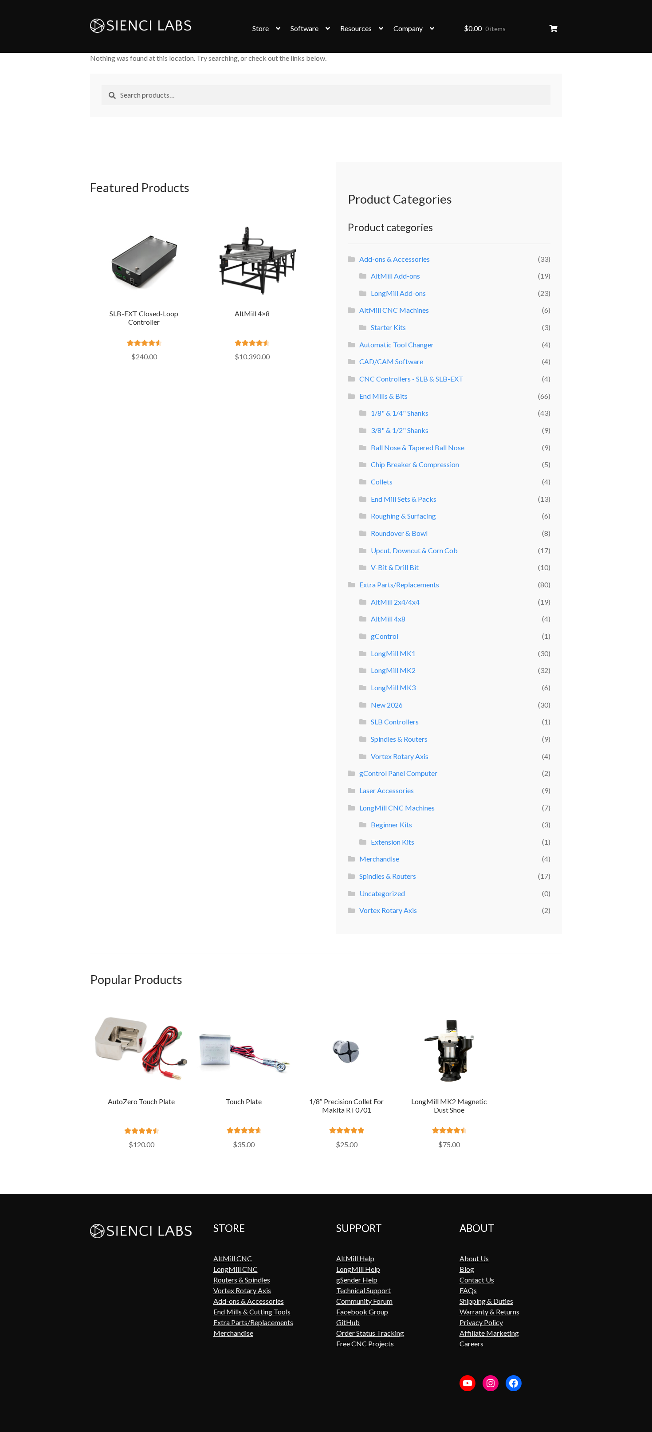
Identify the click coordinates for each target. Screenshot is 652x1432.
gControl (384, 636)
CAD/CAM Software (391, 361)
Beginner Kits (391, 824)
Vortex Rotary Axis (399, 756)
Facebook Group (362, 1311)
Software (304, 28)
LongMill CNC (235, 1269)
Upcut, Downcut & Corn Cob (414, 550)
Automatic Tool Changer (396, 344)
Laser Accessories (386, 790)
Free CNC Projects (365, 1343)
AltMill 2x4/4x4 (395, 602)
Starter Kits (388, 327)
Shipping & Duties (486, 1301)
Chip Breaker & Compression (415, 464)
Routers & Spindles (241, 1279)
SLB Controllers (395, 721)
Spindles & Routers (399, 739)
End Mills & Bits (383, 396)
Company (408, 28)
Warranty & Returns (489, 1311)
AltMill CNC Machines (394, 310)
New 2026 (387, 704)
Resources (356, 28)
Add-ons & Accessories (394, 259)
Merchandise (379, 858)
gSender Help (356, 1279)
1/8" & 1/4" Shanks (399, 413)
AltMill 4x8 (388, 618)
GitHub (348, 1322)
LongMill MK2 (393, 670)
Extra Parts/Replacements (399, 584)
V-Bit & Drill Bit (395, 567)
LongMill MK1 (393, 653)
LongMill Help (358, 1269)
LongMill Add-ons (398, 293)
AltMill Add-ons (395, 275)
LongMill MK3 (393, 687)
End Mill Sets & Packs (403, 499)
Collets (382, 481)
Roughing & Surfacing (403, 515)
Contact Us (477, 1279)
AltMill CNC (232, 1258)
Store (260, 28)
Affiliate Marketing (489, 1333)
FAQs (468, 1290)
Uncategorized (382, 893)
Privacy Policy (481, 1322)
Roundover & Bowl (399, 533)
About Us (474, 1258)
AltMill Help (355, 1258)
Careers (471, 1343)
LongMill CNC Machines (397, 807)
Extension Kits (392, 842)
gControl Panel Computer (398, 773)
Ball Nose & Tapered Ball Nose (417, 447)
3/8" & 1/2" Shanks (399, 430)
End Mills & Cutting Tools (252, 1311)
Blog (467, 1269)
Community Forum (364, 1301)
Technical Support (363, 1290)
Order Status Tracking (370, 1333)
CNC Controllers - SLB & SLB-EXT (411, 378)
